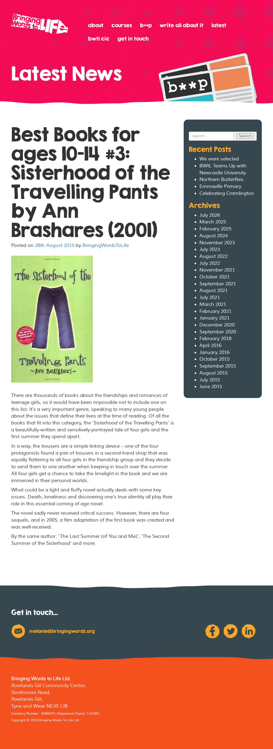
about (95, 25)
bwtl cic (99, 39)
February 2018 (215, 339)
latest (218, 25)
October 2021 (214, 277)
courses (121, 25)
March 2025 (212, 222)
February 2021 (215, 311)
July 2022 (209, 263)
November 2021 (217, 270)
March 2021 (212, 304)
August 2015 (213, 373)
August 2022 (213, 256)
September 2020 (217, 332)
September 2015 (217, 366)
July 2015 (209, 380)
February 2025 (215, 229)
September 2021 (217, 284)
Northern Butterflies (221, 179)
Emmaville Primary (220, 186)
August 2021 (213, 290)
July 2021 (209, 297)
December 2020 (217, 325)
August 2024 (213, 236)
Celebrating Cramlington (226, 193)
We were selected (219, 159)
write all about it (181, 25)
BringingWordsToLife (105, 245)
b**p (146, 25)
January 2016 (214, 352)
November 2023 (217, 243)
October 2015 (214, 359)
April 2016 (210, 345)
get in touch (133, 39)
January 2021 (214, 318)
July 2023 (209, 249)
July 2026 (209, 215)
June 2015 (210, 387)
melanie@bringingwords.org (62, 631)
